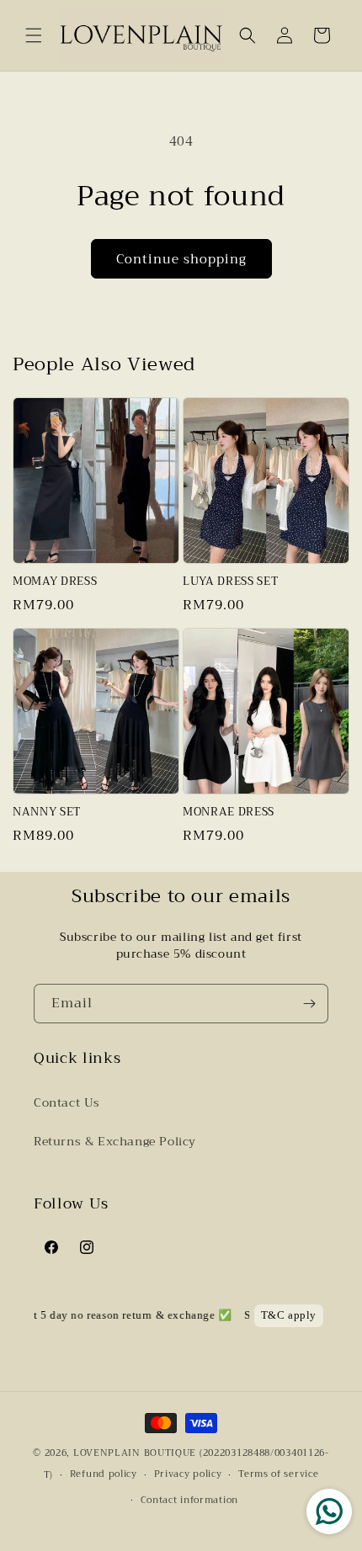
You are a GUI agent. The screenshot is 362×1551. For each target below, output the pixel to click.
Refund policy (103, 1474)
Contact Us (67, 1102)
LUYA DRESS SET (230, 582)
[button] (33, 35)
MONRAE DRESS (228, 812)
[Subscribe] (308, 1003)
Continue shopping (181, 259)
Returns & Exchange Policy (115, 1141)
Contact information (189, 1500)
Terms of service (278, 1474)
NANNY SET (47, 812)
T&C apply (289, 1315)
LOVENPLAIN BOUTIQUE (134, 1453)
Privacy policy (188, 1474)
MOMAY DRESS (55, 582)
